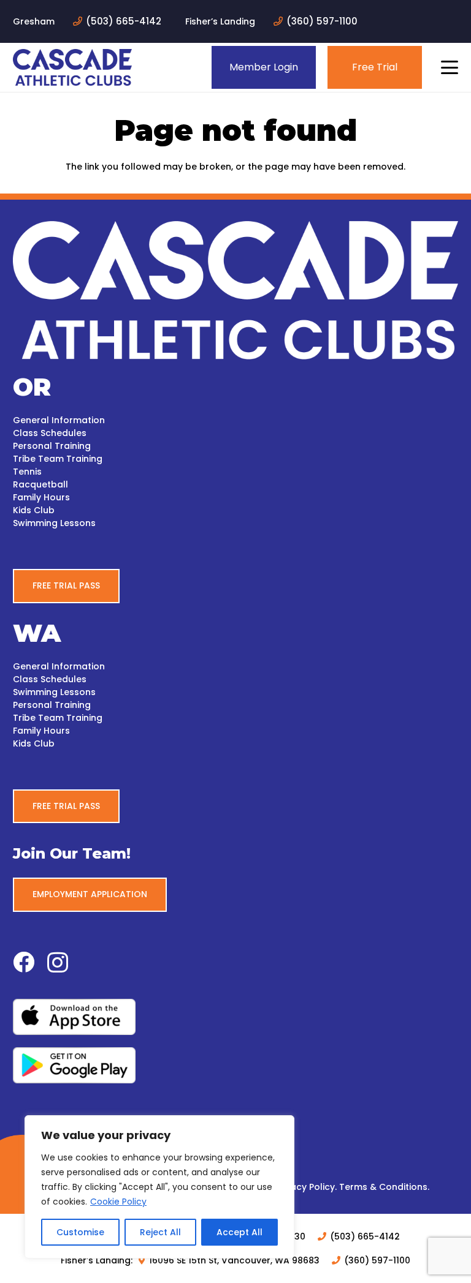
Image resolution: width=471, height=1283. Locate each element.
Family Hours (41, 497)
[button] (449, 67)
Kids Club (34, 510)
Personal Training (52, 446)
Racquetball (40, 484)
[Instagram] (57, 963)
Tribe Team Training (57, 459)
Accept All (239, 1232)
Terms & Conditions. (384, 1187)
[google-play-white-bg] (235, 1065)
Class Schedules (49, 433)
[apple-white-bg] (235, 1017)
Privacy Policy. (306, 1187)
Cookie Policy (118, 1201)
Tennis (27, 471)
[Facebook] (23, 962)
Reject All (160, 1232)
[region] (159, 1187)
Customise (80, 1232)
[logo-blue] (72, 67)
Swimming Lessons (54, 523)
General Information (59, 420)
